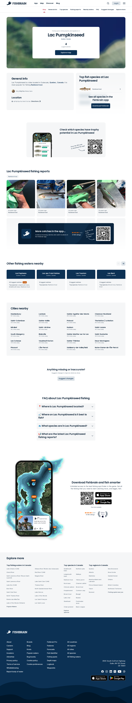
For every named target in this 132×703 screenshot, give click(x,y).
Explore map (66, 52)
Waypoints (51, 668)
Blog (28, 646)
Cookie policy (32, 660)
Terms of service (13, 664)
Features (50, 646)
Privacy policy (12, 660)
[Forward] (123, 264)
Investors (10, 653)
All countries (72, 642)
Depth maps (51, 660)
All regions (71, 646)
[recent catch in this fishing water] (21, 198)
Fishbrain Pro (52, 642)
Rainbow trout (12, 176)
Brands (29, 642)
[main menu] (124, 3)
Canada (68, 39)
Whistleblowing (13, 668)
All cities (70, 649)
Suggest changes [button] (66, 378)
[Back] (119, 264)
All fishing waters (74, 657)
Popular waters (32, 653)
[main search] (108, 3)
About (9, 642)
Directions (35, 101)
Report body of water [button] (15, 672)
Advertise (10, 657)
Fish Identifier (52, 653)
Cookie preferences (35, 664)
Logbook (50, 664)
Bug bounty (31, 657)
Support (10, 649)
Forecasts (51, 649)
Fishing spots (52, 657)
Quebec (63, 39)
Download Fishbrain (101, 106)
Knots (29, 649)
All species (71, 653)
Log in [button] (116, 3)
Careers (10, 646)
